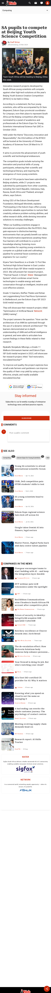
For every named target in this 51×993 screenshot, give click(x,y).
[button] (2, 3)
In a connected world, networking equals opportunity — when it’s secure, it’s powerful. (25, 786)
